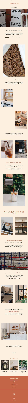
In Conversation (11, 3)
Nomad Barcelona (7, 37)
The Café (15, 3)
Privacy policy (14, 393)
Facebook (14, 391)
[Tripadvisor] (14, 397)
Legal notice (14, 394)
